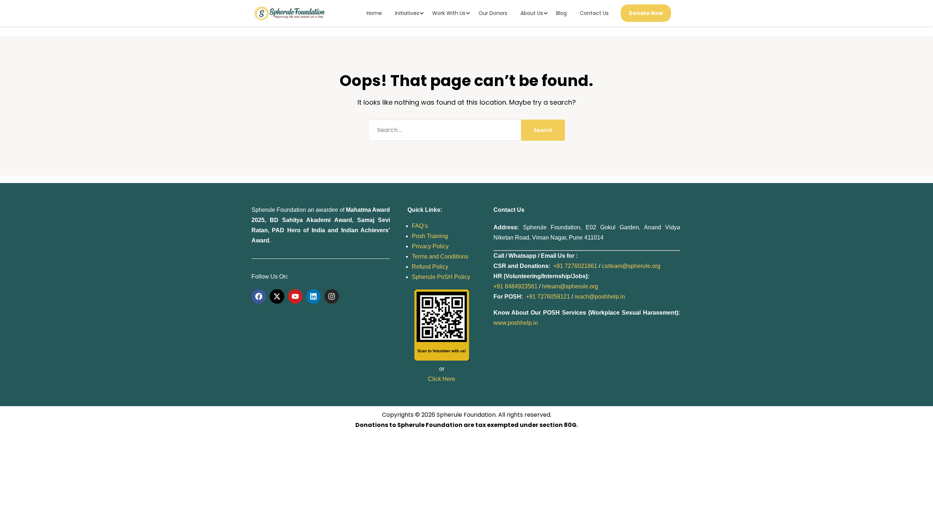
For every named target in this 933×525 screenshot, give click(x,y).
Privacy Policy (430, 246)
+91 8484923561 (515, 286)
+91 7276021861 (575, 266)
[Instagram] (331, 296)
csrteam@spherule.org (631, 266)
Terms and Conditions (440, 256)
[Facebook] (258, 296)
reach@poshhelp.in (599, 296)
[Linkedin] (313, 296)
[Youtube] (295, 296)
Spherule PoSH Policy (441, 277)
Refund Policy (430, 267)
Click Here (441, 379)
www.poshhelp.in (515, 323)
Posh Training (430, 236)
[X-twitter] (277, 296)
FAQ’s (420, 226)
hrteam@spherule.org (570, 286)
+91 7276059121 (548, 296)
